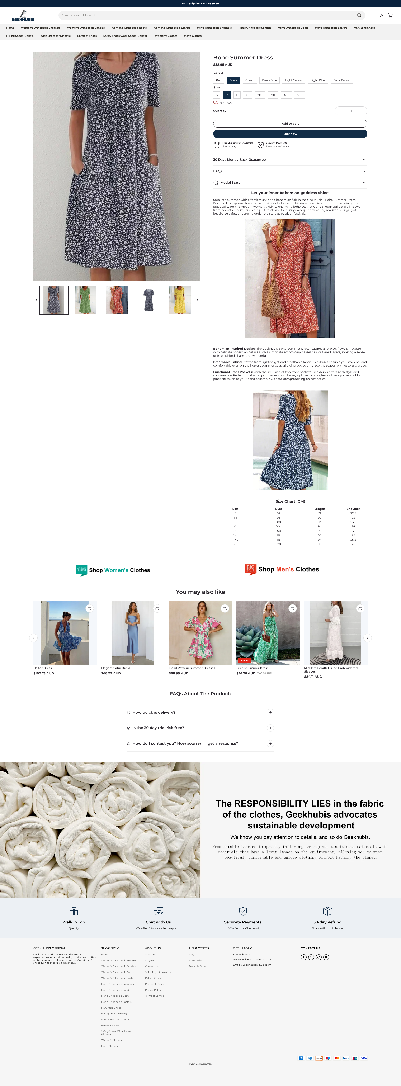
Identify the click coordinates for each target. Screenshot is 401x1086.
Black (233, 80)
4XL (286, 95)
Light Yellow (294, 80)
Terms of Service (154, 995)
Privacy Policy (153, 990)
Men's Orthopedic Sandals (254, 27)
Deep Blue (269, 80)
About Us (150, 954)
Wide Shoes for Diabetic (55, 35)
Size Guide (195, 960)
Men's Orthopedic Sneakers (214, 27)
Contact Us (151, 966)
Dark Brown (342, 80)
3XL (273, 95)
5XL (299, 95)
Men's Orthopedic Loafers (331, 27)
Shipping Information (158, 972)
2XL (260, 95)
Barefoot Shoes (87, 35)
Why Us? (150, 960)
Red (219, 80)
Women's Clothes (166, 35)
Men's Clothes (193, 35)
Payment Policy (154, 983)
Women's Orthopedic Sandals (86, 27)
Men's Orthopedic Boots (293, 27)
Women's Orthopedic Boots (129, 27)
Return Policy (153, 978)
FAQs (192, 954)
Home (10, 27)
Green (249, 80)
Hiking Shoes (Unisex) (20, 35)
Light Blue (318, 80)
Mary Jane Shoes (364, 27)
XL (247, 95)
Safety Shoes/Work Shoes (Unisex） (125, 35)
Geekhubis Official (204, 1064)
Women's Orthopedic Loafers (171, 27)
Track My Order (198, 966)
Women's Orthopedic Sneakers (40, 27)
